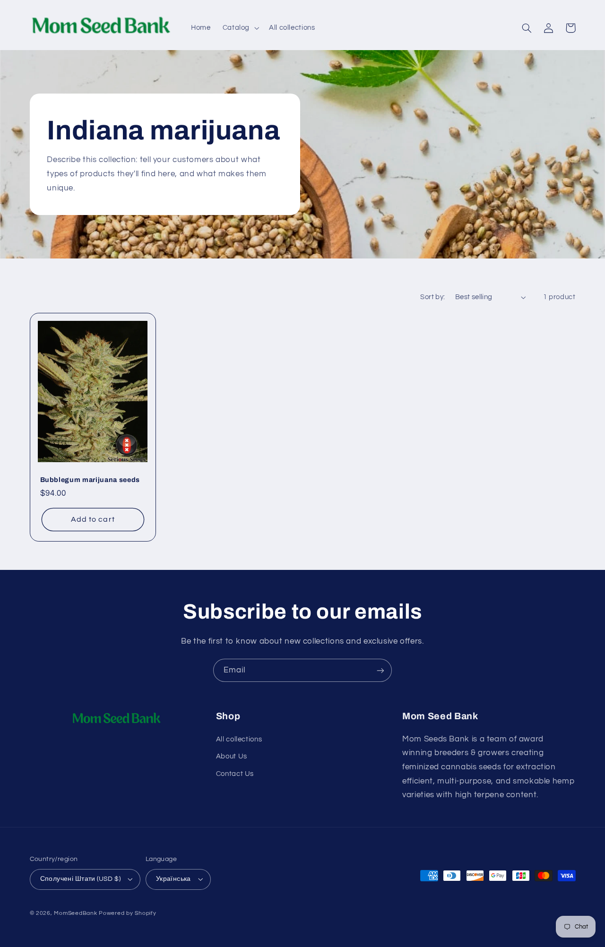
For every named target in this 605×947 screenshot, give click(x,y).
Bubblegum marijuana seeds (90, 479)
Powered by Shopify (127, 913)
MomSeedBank (75, 913)
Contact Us (235, 773)
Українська (173, 879)
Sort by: (432, 297)
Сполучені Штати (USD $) (80, 879)
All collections (239, 739)
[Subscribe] (380, 670)
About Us (231, 756)
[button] (239, 27)
